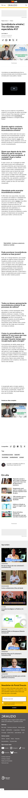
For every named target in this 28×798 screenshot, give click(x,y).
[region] (12, 228)
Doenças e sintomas (12, 727)
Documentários (4, 741)
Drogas (3, 730)
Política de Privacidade (6, 760)
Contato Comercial (5, 756)
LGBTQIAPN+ (9, 730)
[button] (2, 40)
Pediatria (23, 730)
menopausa (4, 317)
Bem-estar (3, 727)
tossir (18, 139)
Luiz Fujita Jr (4, 33)
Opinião (8, 738)
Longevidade (16, 730)
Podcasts (17, 738)
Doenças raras (21, 727)
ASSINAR (14, 707)
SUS (23, 732)
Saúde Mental (18, 732)
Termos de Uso (4, 763)
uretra (16, 351)
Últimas (3, 738)
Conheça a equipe (5, 758)
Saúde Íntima (10, 732)
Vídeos (12, 738)
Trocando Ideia (13, 741)
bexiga (18, 201)
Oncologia (3, 732)
